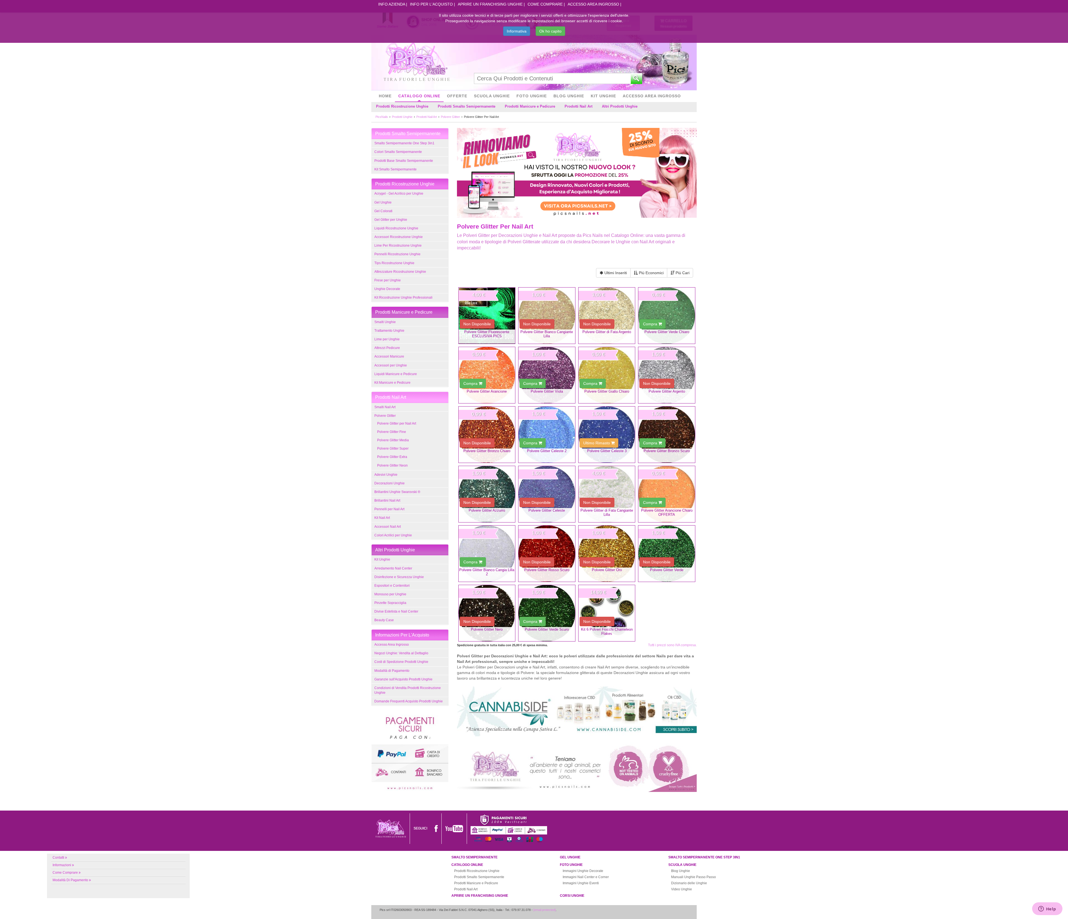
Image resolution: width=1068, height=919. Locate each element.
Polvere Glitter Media (393, 440)
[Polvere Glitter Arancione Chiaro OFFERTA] (666, 494)
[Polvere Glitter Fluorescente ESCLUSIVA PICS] (487, 315)
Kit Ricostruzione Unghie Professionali (403, 297)
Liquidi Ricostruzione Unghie (396, 228)
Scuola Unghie (492, 96)
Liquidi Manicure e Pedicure (395, 374)
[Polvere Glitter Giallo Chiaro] (607, 375)
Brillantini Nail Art (387, 500)
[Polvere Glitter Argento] (666, 375)
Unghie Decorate (387, 289)
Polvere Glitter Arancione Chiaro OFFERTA (667, 512)
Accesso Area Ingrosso (593, 4)
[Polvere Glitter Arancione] (487, 375)
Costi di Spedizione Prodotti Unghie (401, 662)
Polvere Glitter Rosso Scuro (546, 570)
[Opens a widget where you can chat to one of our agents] (1047, 909)
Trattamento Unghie (389, 331)
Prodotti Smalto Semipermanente (466, 106)
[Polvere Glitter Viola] (546, 375)
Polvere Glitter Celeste (546, 510)
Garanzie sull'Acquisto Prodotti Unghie (403, 679)
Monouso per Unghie (390, 594)
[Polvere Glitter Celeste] (546, 494)
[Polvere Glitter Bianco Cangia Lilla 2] (487, 553)
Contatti (58, 857)
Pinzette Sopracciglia (390, 603)
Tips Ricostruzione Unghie (394, 263)
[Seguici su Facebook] (436, 828)
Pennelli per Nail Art (389, 509)
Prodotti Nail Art (578, 106)
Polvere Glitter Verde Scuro (547, 629)
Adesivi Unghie (385, 475)
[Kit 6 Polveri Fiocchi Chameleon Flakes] (607, 613)
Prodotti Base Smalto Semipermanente (403, 161)
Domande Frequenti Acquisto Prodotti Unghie (408, 701)
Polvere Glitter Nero (487, 629)
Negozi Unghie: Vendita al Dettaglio (401, 653)
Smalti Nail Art (384, 407)
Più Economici (651, 273)
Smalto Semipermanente (474, 857)
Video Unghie (681, 889)
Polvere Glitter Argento (667, 391)
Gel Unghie (383, 202)
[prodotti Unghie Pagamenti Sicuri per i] (410, 752)
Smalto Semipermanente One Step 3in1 (404, 143)
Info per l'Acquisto (431, 4)
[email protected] (544, 909)
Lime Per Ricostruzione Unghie (398, 245)
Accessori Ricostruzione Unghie (398, 237)
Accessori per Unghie (390, 365)
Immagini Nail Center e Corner (586, 877)
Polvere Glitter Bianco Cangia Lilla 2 (486, 572)
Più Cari (681, 273)
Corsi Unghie (572, 896)
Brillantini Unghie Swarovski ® (397, 492)
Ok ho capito (550, 31)
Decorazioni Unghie (389, 483)
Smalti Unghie (385, 322)
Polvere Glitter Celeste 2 (547, 451)
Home (385, 96)
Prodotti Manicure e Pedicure (530, 106)
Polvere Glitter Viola (547, 391)
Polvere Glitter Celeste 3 (607, 451)
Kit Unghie (603, 96)
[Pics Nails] (417, 62)
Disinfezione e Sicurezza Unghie (399, 577)
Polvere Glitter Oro (607, 570)
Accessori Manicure (389, 356)
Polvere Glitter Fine (391, 432)
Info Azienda (391, 4)
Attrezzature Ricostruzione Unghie (400, 272)
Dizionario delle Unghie (689, 883)
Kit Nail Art (382, 518)
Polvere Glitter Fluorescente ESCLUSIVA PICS (486, 334)
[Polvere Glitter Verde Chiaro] (666, 315)
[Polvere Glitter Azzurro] (487, 494)
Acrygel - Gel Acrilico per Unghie (398, 193)
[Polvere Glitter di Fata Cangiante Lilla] (607, 494)
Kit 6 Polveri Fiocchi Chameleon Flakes (607, 631)
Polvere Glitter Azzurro (487, 510)
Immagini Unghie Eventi (581, 883)
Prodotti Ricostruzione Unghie (402, 106)
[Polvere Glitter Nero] (487, 613)
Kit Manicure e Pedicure (392, 383)
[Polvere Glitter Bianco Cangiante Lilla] (546, 315)
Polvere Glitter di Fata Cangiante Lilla (606, 512)
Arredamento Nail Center (393, 568)
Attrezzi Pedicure (387, 348)
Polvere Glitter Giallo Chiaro (606, 391)
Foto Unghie (531, 96)
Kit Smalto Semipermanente (395, 169)
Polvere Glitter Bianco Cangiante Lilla (546, 334)
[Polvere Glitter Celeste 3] (607, 434)
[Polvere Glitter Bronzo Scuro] (666, 434)
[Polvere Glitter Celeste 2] (546, 434)
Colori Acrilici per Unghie (393, 535)
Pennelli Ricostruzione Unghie (397, 254)
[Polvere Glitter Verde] (666, 553)
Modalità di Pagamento (391, 671)
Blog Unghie (568, 96)
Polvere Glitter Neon (392, 465)
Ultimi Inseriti (615, 273)
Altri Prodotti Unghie (619, 106)
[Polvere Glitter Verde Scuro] (546, 613)
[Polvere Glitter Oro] (607, 553)
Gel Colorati (383, 211)
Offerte (457, 96)
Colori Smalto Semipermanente (398, 152)
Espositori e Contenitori (392, 586)
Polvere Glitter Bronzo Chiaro (486, 451)
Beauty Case (384, 620)
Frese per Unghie (387, 280)
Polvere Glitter (385, 416)
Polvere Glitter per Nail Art (396, 423)
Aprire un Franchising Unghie (490, 4)
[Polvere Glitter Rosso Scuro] (546, 553)
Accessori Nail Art (387, 527)
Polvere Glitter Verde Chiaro (666, 332)
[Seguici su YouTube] (454, 828)
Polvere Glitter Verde (666, 570)
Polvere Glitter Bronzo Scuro (667, 451)
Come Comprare (545, 4)
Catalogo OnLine (419, 96)
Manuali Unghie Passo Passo (693, 877)
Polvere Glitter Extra (392, 457)
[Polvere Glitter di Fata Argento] (607, 315)
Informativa (516, 31)
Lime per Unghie (387, 339)
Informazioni (62, 865)
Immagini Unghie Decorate (583, 871)
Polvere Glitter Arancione (487, 391)
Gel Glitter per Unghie (390, 220)
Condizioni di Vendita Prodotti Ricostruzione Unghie (407, 690)
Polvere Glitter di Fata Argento (606, 332)
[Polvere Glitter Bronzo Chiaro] (487, 434)
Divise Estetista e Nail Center (396, 611)
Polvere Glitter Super (393, 448)
